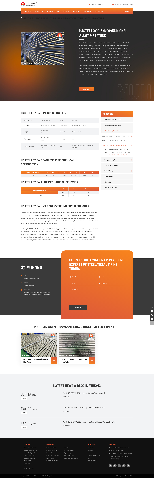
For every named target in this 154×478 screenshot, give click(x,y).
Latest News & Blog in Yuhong (77, 385)
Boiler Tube (67, 448)
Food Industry (50, 458)
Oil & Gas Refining (69, 450)
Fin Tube (107, 182)
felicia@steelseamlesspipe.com (124, 4)
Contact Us (99, 11)
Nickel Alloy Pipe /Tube (41, 18)
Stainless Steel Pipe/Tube (112, 120)
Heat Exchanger (51, 448)
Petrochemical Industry (53, 455)
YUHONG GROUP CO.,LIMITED (37, 476)
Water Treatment (69, 455)
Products (27, 11)
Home (24, 18)
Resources (87, 11)
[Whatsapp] (152, 307)
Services (76, 11)
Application (39, 11)
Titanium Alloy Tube (110, 165)
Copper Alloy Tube (110, 160)
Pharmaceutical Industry (71, 458)
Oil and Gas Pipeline (52, 460)
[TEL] (152, 315)
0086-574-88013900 (97, 4)
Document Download (94, 455)
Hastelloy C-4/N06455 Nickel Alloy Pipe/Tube (90, 18)
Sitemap (118, 476)
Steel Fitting (108, 176)
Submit (78, 307)
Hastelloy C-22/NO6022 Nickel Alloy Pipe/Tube (116, 150)
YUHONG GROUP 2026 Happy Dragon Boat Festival (84, 393)
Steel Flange (108, 171)
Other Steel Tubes (110, 187)
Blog (24, 398)
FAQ (89, 458)
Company (66, 11)
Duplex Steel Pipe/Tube (112, 125)
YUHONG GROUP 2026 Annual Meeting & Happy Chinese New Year (90, 422)
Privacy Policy (129, 476)
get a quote (87, 89)
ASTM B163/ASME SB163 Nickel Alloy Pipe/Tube (115, 136)
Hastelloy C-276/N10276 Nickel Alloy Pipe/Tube (116, 152)
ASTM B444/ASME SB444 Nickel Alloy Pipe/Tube (116, 141)
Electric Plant (50, 453)
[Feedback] (152, 319)
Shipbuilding (67, 453)
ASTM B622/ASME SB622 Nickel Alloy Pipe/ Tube (63, 18)
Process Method (53, 11)
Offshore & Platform (52, 450)
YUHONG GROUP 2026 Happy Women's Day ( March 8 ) (85, 408)
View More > (66, 397)
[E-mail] (152, 311)
